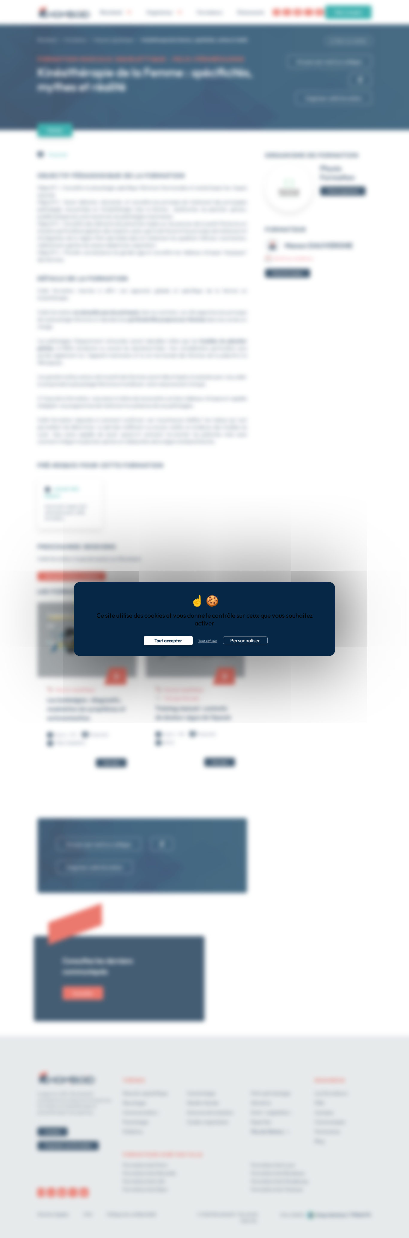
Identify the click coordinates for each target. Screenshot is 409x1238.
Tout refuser (207, 641)
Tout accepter (168, 640)
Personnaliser (245, 640)
